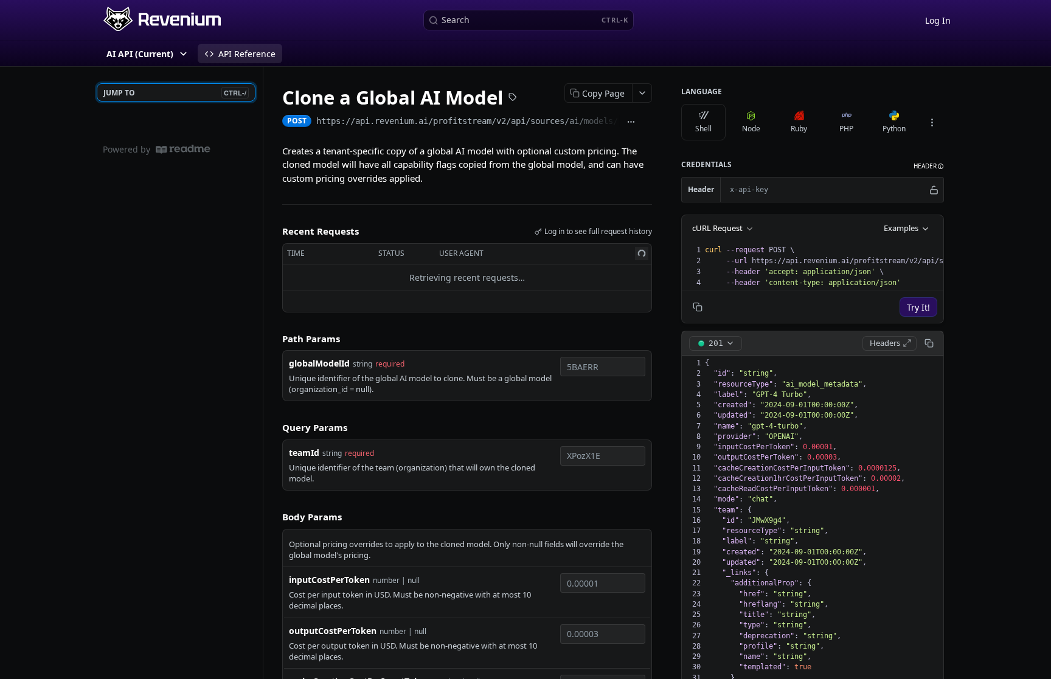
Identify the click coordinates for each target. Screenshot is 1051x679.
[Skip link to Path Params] (273, 338)
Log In (938, 20)
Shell (703, 128)
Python (894, 128)
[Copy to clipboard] (646, 122)
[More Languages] (932, 122)
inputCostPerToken (329, 579)
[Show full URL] (630, 122)
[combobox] (602, 366)
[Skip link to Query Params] (273, 428)
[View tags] (512, 98)
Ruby (799, 128)
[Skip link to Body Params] (273, 517)
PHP (846, 128)
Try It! (918, 307)
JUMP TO (174, 93)
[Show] (934, 189)
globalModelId (319, 363)
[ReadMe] (183, 149)
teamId (304, 452)
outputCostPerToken (332, 630)
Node (751, 128)
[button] (929, 166)
